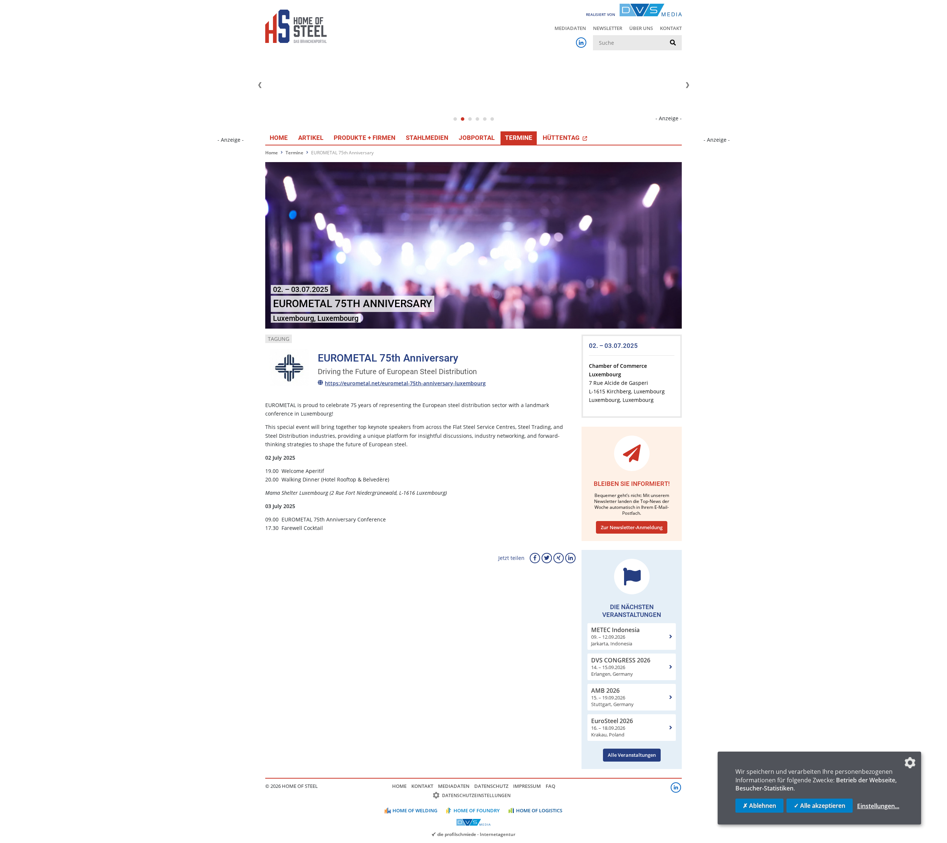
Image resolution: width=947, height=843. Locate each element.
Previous (259, 85)
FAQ (550, 786)
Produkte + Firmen (364, 137)
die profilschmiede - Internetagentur (476, 834)
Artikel (310, 137)
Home (279, 137)
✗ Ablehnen (759, 806)
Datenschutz (491, 786)
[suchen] (673, 43)
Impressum (527, 786)
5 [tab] (484, 119)
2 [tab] (462, 119)
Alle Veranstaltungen (632, 755)
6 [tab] (492, 119)
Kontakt (671, 28)
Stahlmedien (427, 137)
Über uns (641, 28)
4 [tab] (477, 119)
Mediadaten (570, 28)
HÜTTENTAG (562, 137)
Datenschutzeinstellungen (476, 795)
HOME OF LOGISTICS (539, 810)
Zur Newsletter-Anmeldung (632, 527)
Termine (518, 137)
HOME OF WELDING (414, 810)
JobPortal (477, 137)
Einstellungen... (878, 806)
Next (687, 85)
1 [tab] (455, 119)
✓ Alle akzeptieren (819, 806)
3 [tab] (470, 119)
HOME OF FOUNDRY (477, 810)
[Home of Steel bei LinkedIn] (581, 42)
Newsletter (607, 28)
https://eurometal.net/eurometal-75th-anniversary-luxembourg (405, 383)
